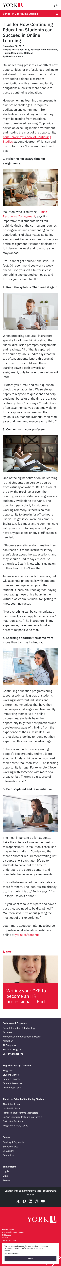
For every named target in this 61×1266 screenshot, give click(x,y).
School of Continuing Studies (20, 13)
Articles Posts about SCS (16, 49)
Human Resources (12, 53)
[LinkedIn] (30, 1201)
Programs (8, 1070)
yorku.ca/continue (27, 935)
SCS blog (28, 53)
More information (11, 1253)
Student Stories (11, 1074)
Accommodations (12, 1087)
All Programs (9, 1045)
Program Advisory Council (16, 1125)
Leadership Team (11, 1108)
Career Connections (13, 1053)
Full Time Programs (13, 1049)
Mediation (8, 1040)
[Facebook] (24, 1201)
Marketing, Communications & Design (22, 1036)
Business (7, 1032)
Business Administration (43, 49)
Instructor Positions (13, 1121)
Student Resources (12, 1083)
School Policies (10, 1146)
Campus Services (11, 1079)
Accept (30, 1259)
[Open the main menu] (57, 14)
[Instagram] (36, 1201)
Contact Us (8, 1155)
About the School (11, 1104)
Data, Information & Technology (19, 1028)
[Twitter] (18, 1201)
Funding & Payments (13, 1142)
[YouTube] (43, 1201)
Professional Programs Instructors (20, 1112)
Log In (55, 5)
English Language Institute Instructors (22, 1117)
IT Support (8, 1150)
